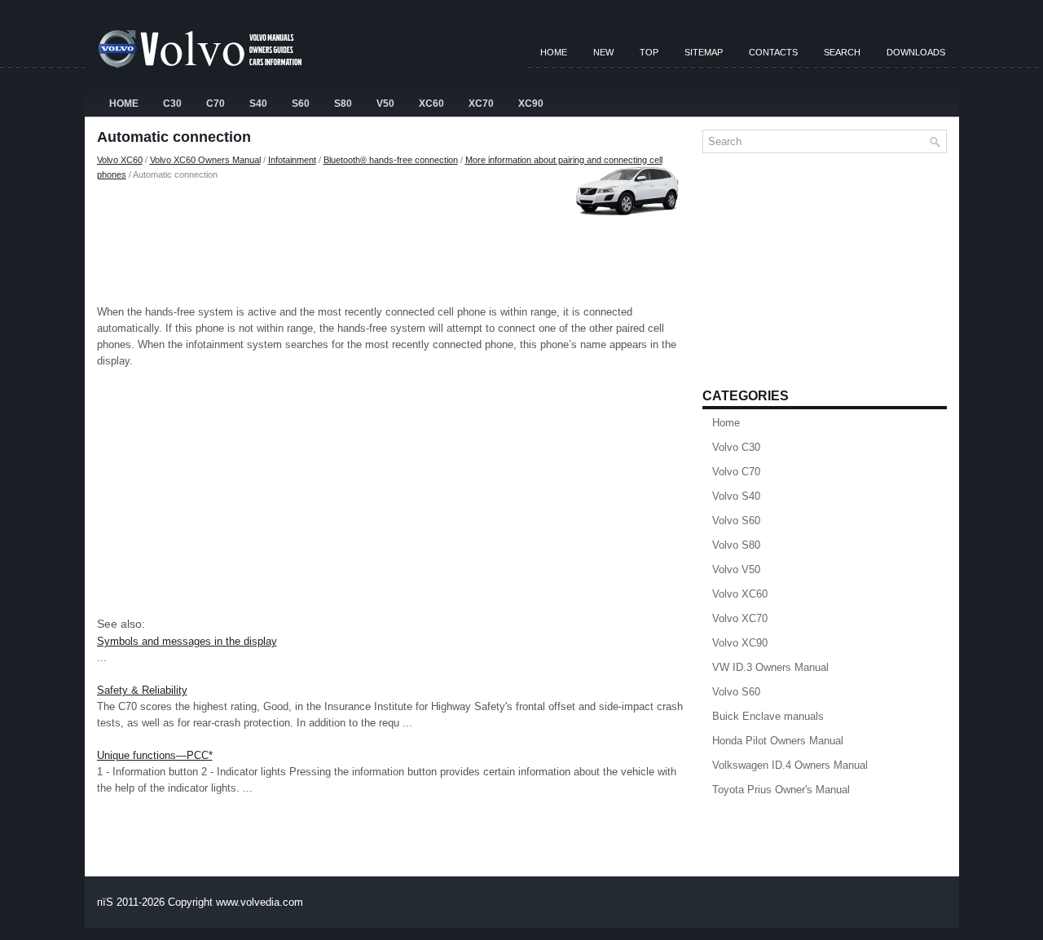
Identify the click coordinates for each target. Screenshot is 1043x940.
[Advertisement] (393, 239)
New (603, 52)
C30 (172, 103)
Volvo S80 (736, 545)
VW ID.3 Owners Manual (770, 667)
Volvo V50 (736, 569)
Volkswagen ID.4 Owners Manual (790, 765)
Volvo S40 (736, 496)
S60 (301, 103)
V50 (385, 103)
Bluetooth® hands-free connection (390, 160)
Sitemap (703, 52)
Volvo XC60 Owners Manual (205, 160)
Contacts (773, 52)
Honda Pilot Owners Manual (777, 741)
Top (649, 52)
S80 (343, 103)
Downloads (916, 52)
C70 (215, 103)
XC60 (431, 103)
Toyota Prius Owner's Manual (781, 789)
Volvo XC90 (740, 643)
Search (842, 52)
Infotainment (292, 160)
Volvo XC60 (120, 160)
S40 (258, 103)
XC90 (531, 103)
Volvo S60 (736, 520)
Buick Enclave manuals (768, 716)
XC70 (481, 103)
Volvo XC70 (740, 618)
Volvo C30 (736, 447)
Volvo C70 (736, 472)
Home (553, 52)
